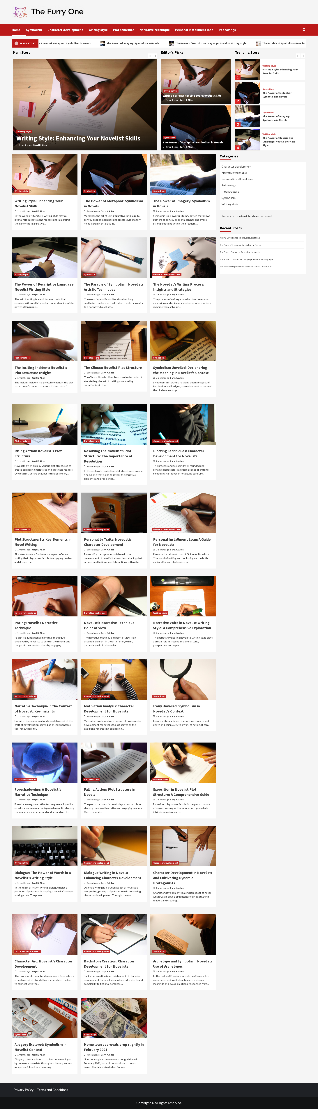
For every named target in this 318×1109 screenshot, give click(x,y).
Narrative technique (155, 30)
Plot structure (123, 30)
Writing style (98, 30)
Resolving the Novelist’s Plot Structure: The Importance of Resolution (108, 456)
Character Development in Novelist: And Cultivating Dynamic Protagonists (182, 877)
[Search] (304, 29)
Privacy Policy (23, 1090)
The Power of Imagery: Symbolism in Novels (76, 43)
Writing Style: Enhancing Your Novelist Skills (192, 95)
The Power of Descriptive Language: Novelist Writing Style (154, 43)
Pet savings (227, 30)
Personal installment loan (194, 30)
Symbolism (34, 30)
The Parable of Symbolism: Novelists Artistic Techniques (239, 43)
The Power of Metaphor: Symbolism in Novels (79, 138)
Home (16, 30)
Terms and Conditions (52, 1090)
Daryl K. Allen (40, 145)
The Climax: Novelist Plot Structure (113, 367)
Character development (65, 30)
